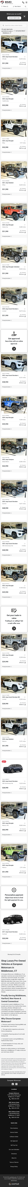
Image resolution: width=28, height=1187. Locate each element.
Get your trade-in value (14, 18)
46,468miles (22, 934)
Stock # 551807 (5, 863)
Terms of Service (14, 1162)
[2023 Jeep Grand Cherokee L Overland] (14, 362)
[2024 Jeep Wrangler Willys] (14, 405)
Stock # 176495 (5, 695)
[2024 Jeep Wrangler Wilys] (14, 128)
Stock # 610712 (5, 583)
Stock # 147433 (5, 653)
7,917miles (23, 143)
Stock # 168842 (5, 138)
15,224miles (22, 783)
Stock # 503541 (5, 821)
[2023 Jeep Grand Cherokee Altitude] (14, 44)
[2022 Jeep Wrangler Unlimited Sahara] (14, 254)
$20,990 (5, 938)
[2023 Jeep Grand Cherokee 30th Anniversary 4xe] (14, 531)
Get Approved (14, 1141)
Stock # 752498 (5, 929)
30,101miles (22, 377)
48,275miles (22, 311)
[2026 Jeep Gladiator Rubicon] (14, 726)
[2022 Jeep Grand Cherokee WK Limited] (14, 684)
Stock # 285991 (5, 415)
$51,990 (5, 872)
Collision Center (14, 1136)
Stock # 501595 (5, 457)
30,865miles (22, 825)
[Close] (24, 16)
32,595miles (22, 699)
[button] (23, 2)
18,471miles (22, 503)
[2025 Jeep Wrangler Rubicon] (14, 852)
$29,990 (5, 592)
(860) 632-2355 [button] (15, 1098)
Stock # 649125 (5, 499)
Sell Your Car (14, 1145)
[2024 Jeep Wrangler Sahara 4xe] (14, 212)
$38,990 (5, 382)
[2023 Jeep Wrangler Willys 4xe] (14, 573)
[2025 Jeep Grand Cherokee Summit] (14, 489)
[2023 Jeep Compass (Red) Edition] (14, 447)
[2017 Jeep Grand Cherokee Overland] (14, 919)
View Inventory (14, 1128)
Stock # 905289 (5, 541)
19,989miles (22, 419)
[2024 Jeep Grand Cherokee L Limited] (14, 296)
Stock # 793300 (5, 373)
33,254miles (22, 59)
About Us (14, 1158)
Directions (14, 1153)
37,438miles (22, 587)
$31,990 (5, 63)
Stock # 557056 (5, 54)
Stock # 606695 (5, 180)
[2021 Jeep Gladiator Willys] (14, 170)
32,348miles (22, 657)
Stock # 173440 (5, 265)
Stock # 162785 (5, 222)
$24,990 (5, 466)
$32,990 (5, 147)
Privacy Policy (14, 1166)
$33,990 (5, 105)
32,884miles (22, 227)
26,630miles (22, 185)
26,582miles (22, 461)
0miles (24, 545)
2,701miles (23, 867)
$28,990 (5, 550)
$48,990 (5, 508)
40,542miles (22, 269)
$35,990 (5, 424)
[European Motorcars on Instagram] (16, 1084)
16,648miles (5, 101)
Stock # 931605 (5, 307)
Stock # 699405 (5, 96)
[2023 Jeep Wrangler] (14, 86)
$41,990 (5, 746)
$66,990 (5, 830)
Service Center (14, 1132)
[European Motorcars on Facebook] (12, 1084)
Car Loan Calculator (14, 1149)
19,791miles (22, 741)
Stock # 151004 (5, 737)
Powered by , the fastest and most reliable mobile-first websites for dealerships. (14, 1178)
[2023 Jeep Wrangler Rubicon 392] (14, 810)
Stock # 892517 (5, 779)
